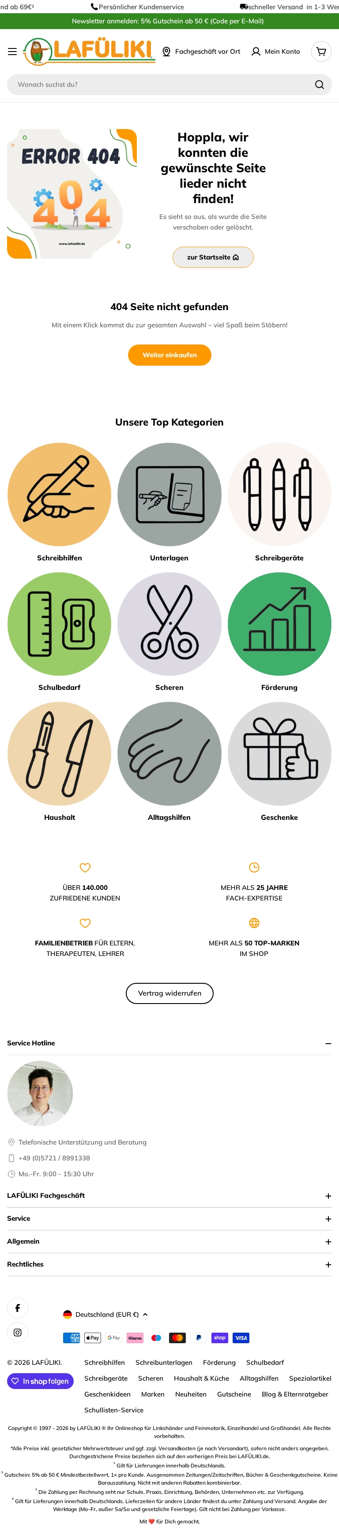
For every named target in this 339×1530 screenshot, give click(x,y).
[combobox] (169, 84)
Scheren (150, 1378)
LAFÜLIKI (46, 1362)
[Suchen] (319, 84)
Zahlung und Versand (269, 1501)
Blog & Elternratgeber (295, 1394)
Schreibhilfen (104, 1362)
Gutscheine (234, 1394)
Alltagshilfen (259, 1378)
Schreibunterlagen (164, 1362)
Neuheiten (191, 1394)
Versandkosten (177, 1448)
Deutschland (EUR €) (107, 1314)
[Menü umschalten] (12, 51)
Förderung (219, 1362)
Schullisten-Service (113, 1410)
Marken (153, 1394)
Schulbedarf (265, 1362)
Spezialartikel (310, 1378)
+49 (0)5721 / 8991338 (54, 1158)
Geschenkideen (107, 1394)
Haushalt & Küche (201, 1378)
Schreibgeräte (106, 1378)
